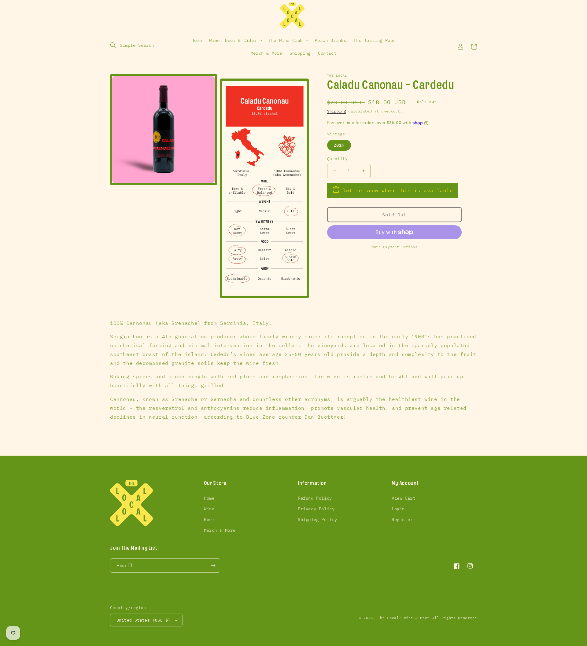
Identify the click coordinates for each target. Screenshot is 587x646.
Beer (209, 519)
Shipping (336, 111)
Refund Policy (315, 498)
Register (402, 519)
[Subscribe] (213, 565)
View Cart (403, 498)
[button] (132, 45)
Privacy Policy (316, 509)
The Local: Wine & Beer (404, 617)
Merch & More (219, 530)
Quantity (337, 158)
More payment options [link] (394, 246)
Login (398, 509)
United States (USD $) (143, 620)
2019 (339, 145)
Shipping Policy (317, 519)
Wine (209, 509)
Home (209, 498)
